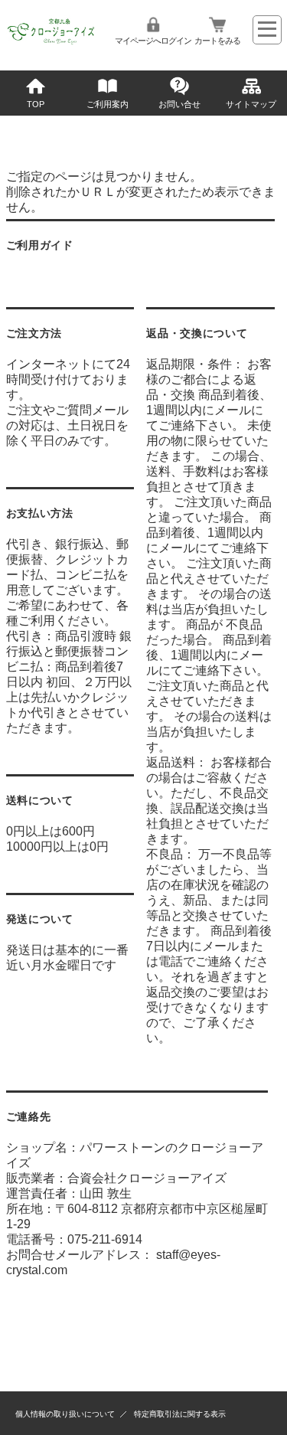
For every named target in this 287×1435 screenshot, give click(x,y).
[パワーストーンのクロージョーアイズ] (51, 43)
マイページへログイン (153, 40)
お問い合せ (179, 104)
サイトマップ (251, 104)
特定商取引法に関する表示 (180, 1414)
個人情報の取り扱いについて (65, 1414)
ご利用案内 (107, 104)
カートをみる (217, 40)
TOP (35, 104)
